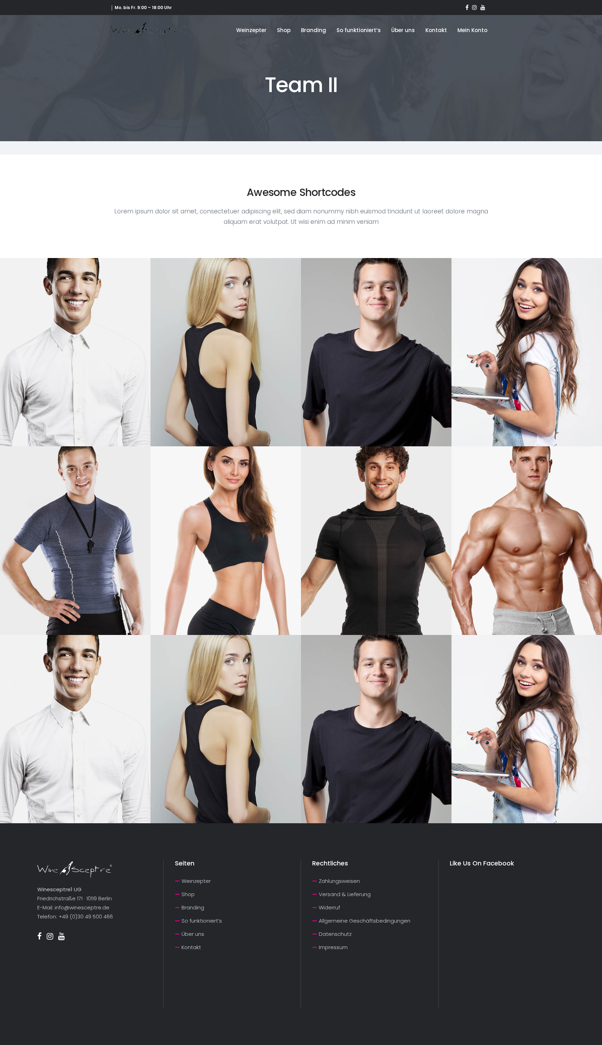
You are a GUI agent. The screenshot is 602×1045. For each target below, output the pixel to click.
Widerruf (329, 907)
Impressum (333, 947)
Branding (193, 907)
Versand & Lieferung (345, 894)
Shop (188, 894)
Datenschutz (335, 934)
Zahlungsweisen (339, 881)
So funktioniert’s (202, 920)
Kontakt (191, 947)
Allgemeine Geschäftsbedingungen (364, 920)
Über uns (193, 934)
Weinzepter (196, 881)
